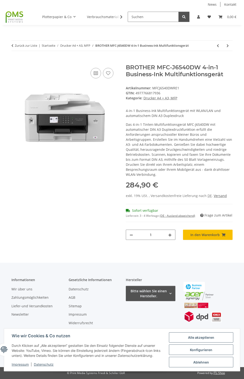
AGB (72, 297)
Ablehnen (201, 362)
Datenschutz (44, 364)
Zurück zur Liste (26, 45)
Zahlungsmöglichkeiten (30, 297)
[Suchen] (183, 17)
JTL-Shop (219, 373)
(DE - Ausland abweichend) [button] (177, 216)
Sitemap (75, 306)
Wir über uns (21, 289)
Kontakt (230, 4)
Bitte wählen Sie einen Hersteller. (149, 293)
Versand (220, 195)
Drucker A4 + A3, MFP (160, 98)
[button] (198, 17)
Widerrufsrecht (81, 323)
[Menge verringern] (131, 235)
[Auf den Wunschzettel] (108, 73)
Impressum (20, 364)
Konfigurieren (201, 350)
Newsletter (20, 314)
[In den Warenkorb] (15, 61)
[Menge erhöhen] (170, 235)
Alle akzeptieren (201, 337)
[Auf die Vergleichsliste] (96, 73)
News (212, 4)
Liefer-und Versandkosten (32, 306)
